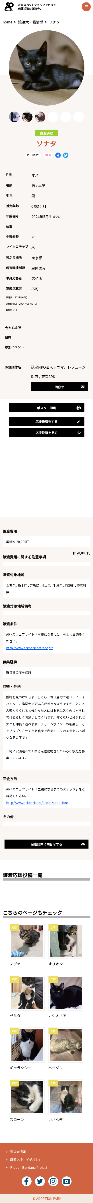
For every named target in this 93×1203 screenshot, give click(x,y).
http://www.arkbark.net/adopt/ (29, 648)
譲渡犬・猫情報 (30, 22)
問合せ (59, 387)
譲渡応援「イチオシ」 (26, 1159)
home (7, 22)
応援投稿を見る (46, 432)
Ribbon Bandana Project (28, 1167)
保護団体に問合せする (46, 844)
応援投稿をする (46, 421)
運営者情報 (18, 1151)
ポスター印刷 (46, 408)
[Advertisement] (46, 482)
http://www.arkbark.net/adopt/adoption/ (37, 802)
